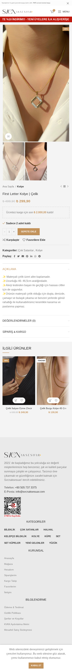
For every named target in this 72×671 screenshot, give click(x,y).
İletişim (8, 592)
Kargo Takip (10, 581)
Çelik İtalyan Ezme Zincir (19, 408)
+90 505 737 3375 (26, 487)
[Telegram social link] (39, 256)
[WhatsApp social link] (35, 256)
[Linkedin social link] (31, 256)
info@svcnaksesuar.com (30, 491)
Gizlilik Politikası (12, 613)
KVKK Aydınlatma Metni (16, 624)
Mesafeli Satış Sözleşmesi (18, 630)
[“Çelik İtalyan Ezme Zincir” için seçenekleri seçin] (16, 400)
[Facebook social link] (14, 256)
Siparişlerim (10, 575)
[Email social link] (23, 256)
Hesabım (9, 569)
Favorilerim (10, 586)
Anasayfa (9, 558)
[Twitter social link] (18, 256)
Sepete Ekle (28, 231)
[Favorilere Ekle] (22, 400)
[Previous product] (61, 186)
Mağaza (8, 564)
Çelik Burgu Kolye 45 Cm (53, 408)
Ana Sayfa (9, 186)
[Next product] (67, 186)
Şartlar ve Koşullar (14, 618)
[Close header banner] (68, 3)
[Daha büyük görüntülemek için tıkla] (8, 136)
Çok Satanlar (26, 250)
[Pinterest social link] (27, 256)
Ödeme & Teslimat (14, 607)
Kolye (20, 186)
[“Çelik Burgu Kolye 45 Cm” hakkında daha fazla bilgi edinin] (50, 400)
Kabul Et (36, 665)
